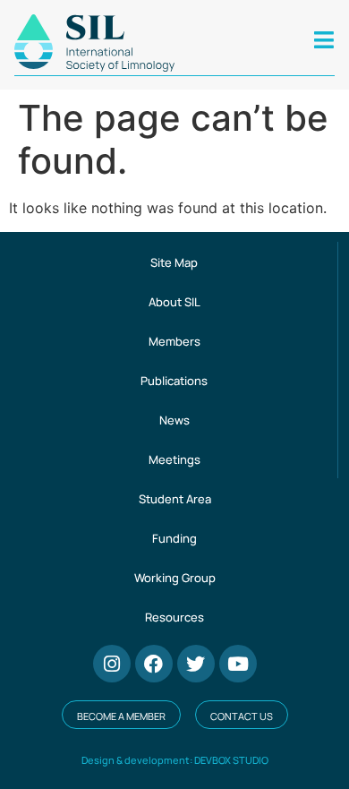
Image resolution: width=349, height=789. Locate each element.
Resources (174, 617)
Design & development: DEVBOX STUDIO (174, 760)
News (174, 420)
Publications (174, 381)
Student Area (175, 499)
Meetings (174, 459)
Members (174, 341)
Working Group (175, 578)
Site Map (174, 262)
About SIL (174, 302)
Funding (174, 538)
